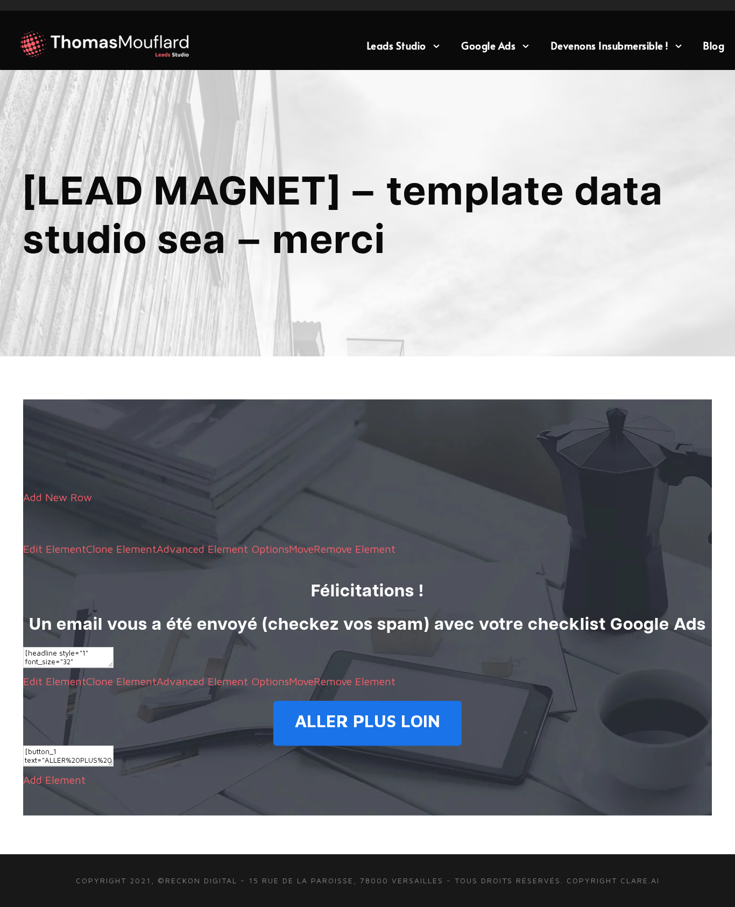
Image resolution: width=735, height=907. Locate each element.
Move (301, 549)
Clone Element (121, 549)
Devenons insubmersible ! (609, 45)
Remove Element (354, 549)
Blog (713, 45)
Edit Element (54, 549)
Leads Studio (396, 45)
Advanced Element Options (223, 549)
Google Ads (488, 45)
